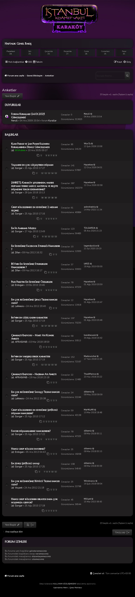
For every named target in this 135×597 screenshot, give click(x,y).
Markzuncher (90, 356)
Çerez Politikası (75, 587)
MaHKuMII (89, 409)
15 (56, 173)
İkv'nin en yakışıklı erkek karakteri (30, 356)
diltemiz (88, 391)
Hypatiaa (88, 164)
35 (42, 198)
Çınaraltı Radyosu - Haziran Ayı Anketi (33, 374)
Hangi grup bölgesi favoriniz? (28, 448)
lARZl (86, 263)
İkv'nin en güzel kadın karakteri (29, 317)
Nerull (14, 120)
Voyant (18, 487)
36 (46, 198)
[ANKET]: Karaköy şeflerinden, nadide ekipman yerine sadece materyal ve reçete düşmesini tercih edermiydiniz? (34, 186)
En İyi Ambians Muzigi (23, 228)
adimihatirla (90, 206)
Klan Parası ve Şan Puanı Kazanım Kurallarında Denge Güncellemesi (30, 145)
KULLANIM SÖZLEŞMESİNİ (64, 584)
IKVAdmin (20, 150)
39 (56, 198)
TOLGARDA (89, 228)
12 (46, 173)
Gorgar (18, 168)
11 (42, 173)
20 (56, 326)
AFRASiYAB (21, 342)
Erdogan (19, 285)
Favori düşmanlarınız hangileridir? (31, 431)
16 (42, 326)
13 (49, 173)
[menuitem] (28, 62)
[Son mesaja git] (91, 113)
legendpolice (90, 245)
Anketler (9, 90)
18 (49, 326)
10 (46, 237)
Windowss (89, 480)
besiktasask (90, 335)
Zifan (17, 252)
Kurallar (52, 120)
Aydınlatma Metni (60, 587)
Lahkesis (19, 306)
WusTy (87, 143)
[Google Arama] (127, 76)
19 (52, 326)
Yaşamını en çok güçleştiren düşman (32, 164)
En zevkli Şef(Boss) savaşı (25, 463)
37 (49, 198)
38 (52, 198)
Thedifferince (90, 374)
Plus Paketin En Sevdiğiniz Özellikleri (31, 281)
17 (46, 326)
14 (52, 173)
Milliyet (87, 498)
